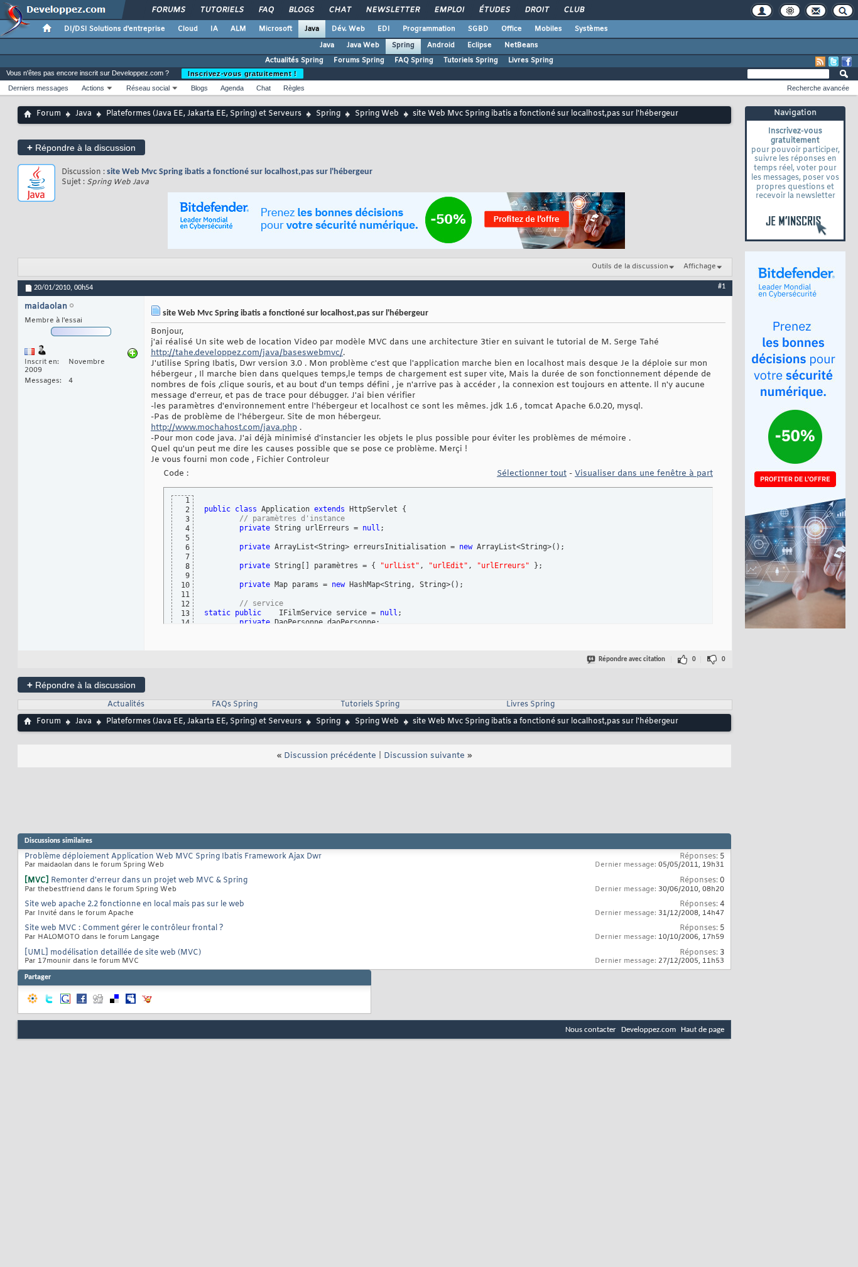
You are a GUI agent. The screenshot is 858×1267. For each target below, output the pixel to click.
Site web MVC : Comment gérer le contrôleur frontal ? (124, 928)
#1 (721, 286)
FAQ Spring (413, 60)
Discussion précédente (330, 755)
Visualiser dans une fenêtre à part (644, 473)
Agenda (232, 88)
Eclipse (479, 45)
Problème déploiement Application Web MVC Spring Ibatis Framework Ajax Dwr (173, 857)
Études (494, 10)
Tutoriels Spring (470, 60)
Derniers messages (38, 88)
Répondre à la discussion (81, 147)
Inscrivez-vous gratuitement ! (242, 73)
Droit (536, 10)
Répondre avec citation (632, 659)
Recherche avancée (818, 88)
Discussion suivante (424, 755)
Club (573, 10)
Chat (339, 10)
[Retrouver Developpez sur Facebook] (847, 62)
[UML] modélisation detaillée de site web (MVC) (112, 953)
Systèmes (591, 29)
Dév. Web (348, 29)
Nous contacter (590, 1030)
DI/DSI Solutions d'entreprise (114, 29)
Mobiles (548, 29)
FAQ (265, 10)
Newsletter (392, 10)
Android (441, 45)
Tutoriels (221, 10)
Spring (403, 45)
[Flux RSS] (820, 62)
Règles (294, 88)
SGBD (478, 29)
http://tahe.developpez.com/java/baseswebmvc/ (247, 353)
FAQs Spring (235, 704)
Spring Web (377, 114)
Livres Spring (530, 60)
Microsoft (275, 29)
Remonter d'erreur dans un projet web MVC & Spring (149, 880)
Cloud (188, 29)
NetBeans (521, 45)
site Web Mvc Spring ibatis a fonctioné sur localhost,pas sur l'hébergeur (239, 172)
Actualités (125, 704)
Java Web (363, 45)
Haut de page (702, 1030)
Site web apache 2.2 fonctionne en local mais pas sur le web (134, 904)
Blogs (301, 10)
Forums (168, 10)
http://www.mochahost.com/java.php (224, 427)
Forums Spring (359, 60)
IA (214, 29)
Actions (93, 88)
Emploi (449, 10)
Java (312, 29)
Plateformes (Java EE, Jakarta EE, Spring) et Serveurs (203, 114)
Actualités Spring (294, 60)
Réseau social (148, 88)
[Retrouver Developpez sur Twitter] (833, 62)
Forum (48, 114)
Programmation (429, 29)
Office (511, 29)
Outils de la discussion (630, 266)
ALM (238, 29)
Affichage (699, 266)
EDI (383, 29)
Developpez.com (648, 1030)
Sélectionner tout (532, 473)
